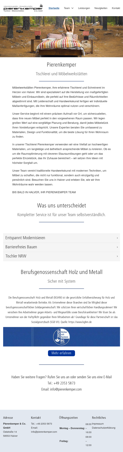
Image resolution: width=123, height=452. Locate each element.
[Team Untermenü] (72, 8)
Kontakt (116, 8)
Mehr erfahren (61, 353)
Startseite (54, 8)
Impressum (98, 423)
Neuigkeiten (100, 8)
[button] (61, 238)
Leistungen (84, 8)
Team (67, 8)
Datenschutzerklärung (103, 427)
